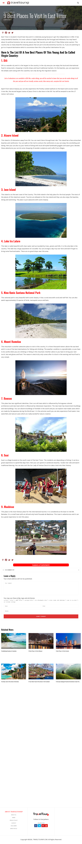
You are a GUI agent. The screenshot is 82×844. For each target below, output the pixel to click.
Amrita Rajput (8, 19)
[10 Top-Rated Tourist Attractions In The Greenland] (41, 671)
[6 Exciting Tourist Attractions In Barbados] (13, 671)
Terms (13, 817)
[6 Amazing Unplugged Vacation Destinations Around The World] (68, 671)
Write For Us (13, 828)
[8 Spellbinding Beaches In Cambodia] (13, 641)
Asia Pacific (6, 12)
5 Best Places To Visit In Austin (62, 651)
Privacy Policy (14, 820)
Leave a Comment (41, 565)
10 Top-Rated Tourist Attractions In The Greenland (39, 681)
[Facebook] (6, 32)
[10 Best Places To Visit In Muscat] (41, 641)
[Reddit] (9, 32)
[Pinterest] (2, 32)
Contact (13, 823)
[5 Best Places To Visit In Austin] (68, 641)
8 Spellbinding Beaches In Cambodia (8, 651)
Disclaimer (14, 825)
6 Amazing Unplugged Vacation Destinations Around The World (68, 681)
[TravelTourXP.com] (18, 2)
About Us (13, 815)
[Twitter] (12, 32)
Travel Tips (12, 12)
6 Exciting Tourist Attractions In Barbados (10, 681)
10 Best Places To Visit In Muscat (35, 651)
